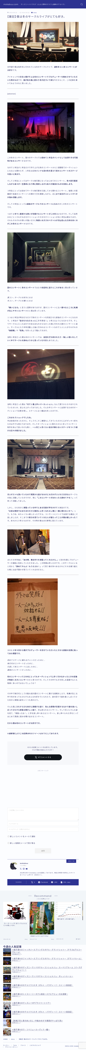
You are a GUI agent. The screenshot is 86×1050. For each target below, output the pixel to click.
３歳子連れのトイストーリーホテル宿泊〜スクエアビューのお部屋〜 (40, 994)
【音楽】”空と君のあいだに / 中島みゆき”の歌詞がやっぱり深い (37, 1021)
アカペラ (23, 1045)
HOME (5, 1039)
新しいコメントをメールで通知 (22, 836)
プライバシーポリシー (11, 1047)
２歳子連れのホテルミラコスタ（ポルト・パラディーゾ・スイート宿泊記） (42, 985)
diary (35, 12)
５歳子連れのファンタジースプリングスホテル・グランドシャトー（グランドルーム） (47, 958)
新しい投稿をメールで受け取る (22, 843)
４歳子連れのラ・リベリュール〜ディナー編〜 (31, 1029)
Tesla (15, 1045)
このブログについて (35, 1045)
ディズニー (6, 1045)
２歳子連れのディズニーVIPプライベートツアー (31, 1003)
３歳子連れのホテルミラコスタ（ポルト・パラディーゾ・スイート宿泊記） (42, 1012)
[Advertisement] (43, 788)
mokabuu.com (10, 4)
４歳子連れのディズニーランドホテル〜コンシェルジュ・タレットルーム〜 (42, 976)
